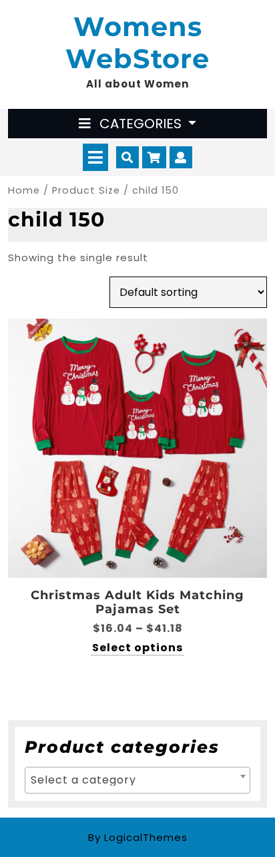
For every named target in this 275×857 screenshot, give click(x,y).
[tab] (95, 157)
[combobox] (137, 780)
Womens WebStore (137, 42)
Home (24, 190)
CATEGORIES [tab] (140, 123)
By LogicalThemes (138, 837)
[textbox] (137, 780)
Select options (137, 648)
